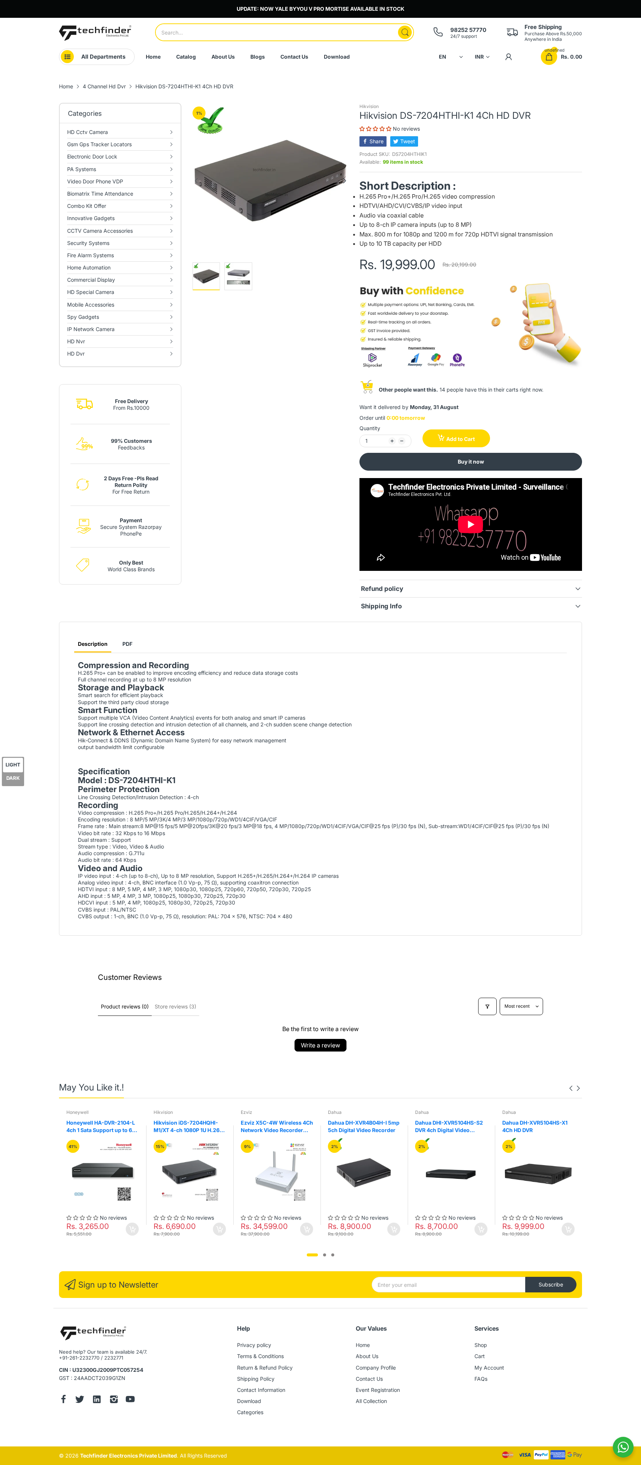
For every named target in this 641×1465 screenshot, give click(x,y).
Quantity (369, 428)
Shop (480, 1345)
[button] (376, 128)
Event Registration (378, 1390)
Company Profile (376, 1367)
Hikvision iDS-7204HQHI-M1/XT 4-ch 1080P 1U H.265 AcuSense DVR (188, 1126)
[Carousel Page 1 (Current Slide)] (312, 1254)
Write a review (320, 1045)
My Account (489, 1367)
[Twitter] (79, 1400)
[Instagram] (113, 1400)
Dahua (335, 1112)
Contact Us (369, 1379)
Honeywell (77, 1112)
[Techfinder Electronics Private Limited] (95, 33)
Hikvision (369, 106)
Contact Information (261, 1390)
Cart (479, 1356)
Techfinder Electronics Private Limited (128, 1455)
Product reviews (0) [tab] (125, 1006)
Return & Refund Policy (265, 1367)
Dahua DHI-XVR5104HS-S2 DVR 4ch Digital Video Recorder (449, 1126)
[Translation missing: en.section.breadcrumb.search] (405, 32)
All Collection (371, 1401)
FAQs (480, 1379)
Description (93, 644)
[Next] (196, 180)
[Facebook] (63, 1400)
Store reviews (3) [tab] (175, 1006)
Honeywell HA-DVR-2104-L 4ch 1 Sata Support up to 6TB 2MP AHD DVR (102, 1126)
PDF (127, 644)
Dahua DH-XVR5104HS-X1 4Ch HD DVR (535, 1126)
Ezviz (246, 1112)
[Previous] (344, 180)
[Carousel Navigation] (574, 1088)
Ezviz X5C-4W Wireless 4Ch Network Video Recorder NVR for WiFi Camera (277, 1126)
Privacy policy (254, 1345)
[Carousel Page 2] (324, 1254)
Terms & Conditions (260, 1356)
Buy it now (471, 461)
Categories (250, 1412)
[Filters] (487, 1006)
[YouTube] (130, 1400)
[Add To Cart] (132, 1229)
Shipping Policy (256, 1379)
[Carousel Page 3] (332, 1254)
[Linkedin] (97, 1400)
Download (249, 1401)
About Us (367, 1356)
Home (363, 1345)
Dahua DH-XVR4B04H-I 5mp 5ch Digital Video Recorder (364, 1126)
